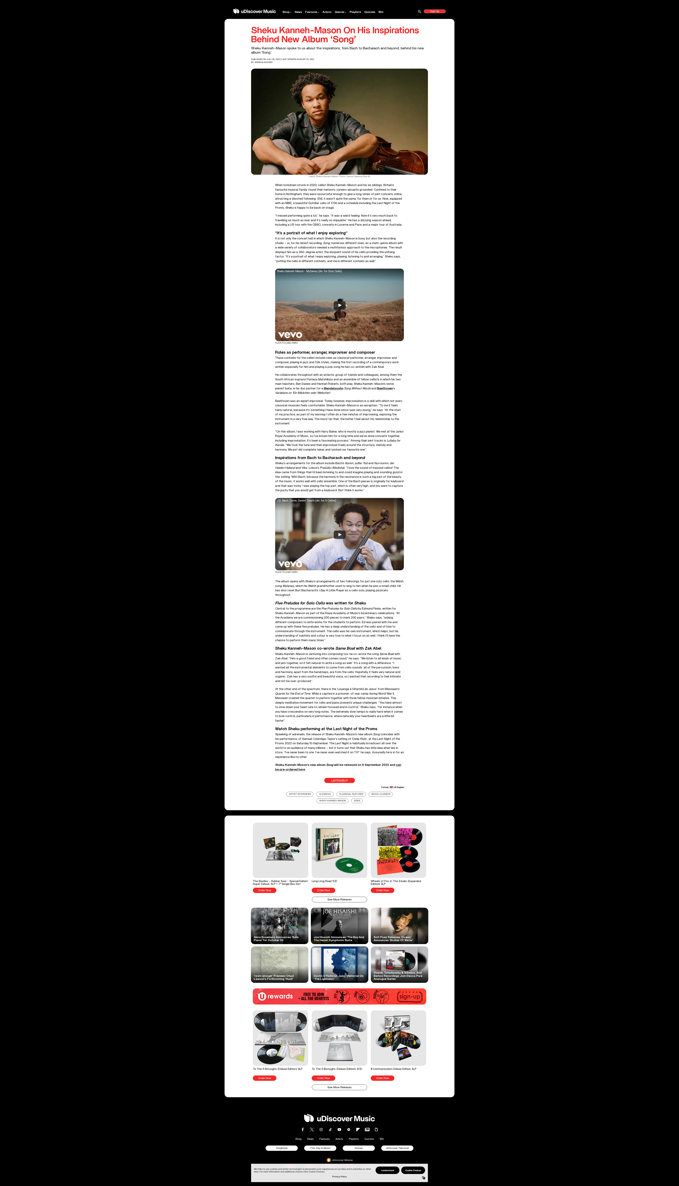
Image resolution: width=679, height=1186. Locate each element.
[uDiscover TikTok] (330, 1129)
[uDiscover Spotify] (348, 1129)
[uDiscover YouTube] (339, 1129)
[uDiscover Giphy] (376, 1129)
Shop (286, 12)
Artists (327, 12)
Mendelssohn (333, 388)
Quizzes (369, 12)
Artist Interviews (300, 794)
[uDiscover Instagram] (321, 1129)
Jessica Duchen (263, 62)
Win (380, 12)
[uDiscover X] (311, 1129)
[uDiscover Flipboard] (357, 1129)
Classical (325, 794)
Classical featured (351, 794)
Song (357, 801)
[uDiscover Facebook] (302, 1129)
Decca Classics (380, 794)
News (298, 12)
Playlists (355, 12)
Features (311, 12)
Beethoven (385, 388)
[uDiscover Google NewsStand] (367, 1129)
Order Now (264, 890)
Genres (339, 12)
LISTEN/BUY (339, 780)
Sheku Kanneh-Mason (332, 801)
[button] (280, 858)
